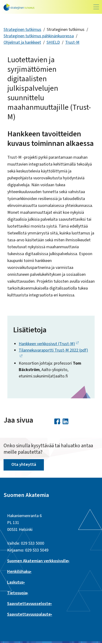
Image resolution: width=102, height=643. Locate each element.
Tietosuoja (17, 593)
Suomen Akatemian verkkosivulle (37, 561)
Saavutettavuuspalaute (29, 614)
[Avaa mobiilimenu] (96, 7)
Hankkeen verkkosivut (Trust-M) (47, 344)
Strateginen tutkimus (22, 30)
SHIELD (53, 42)
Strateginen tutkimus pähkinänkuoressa (39, 36)
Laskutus (15, 582)
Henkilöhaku (18, 572)
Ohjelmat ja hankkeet (22, 42)
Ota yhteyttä (23, 464)
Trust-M (72, 42)
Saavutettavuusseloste (29, 604)
